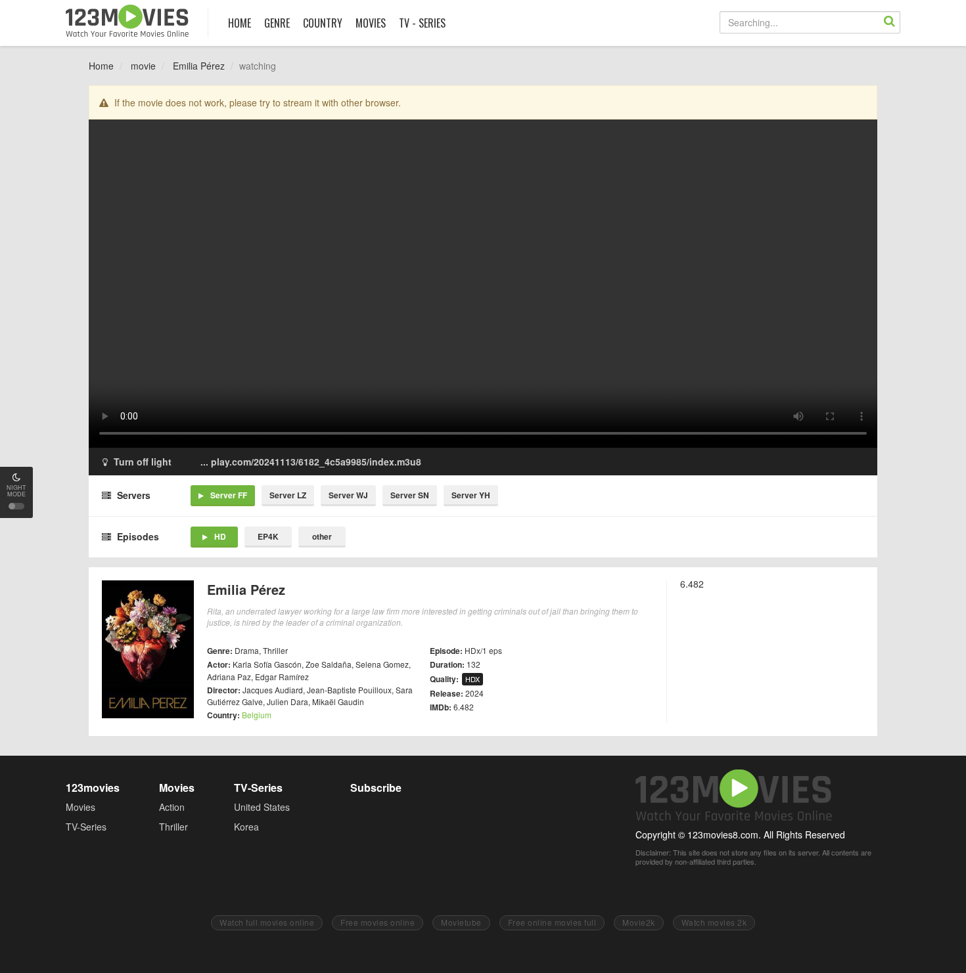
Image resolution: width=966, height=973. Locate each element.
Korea (246, 826)
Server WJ (348, 495)
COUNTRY (322, 23)
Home (101, 65)
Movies (80, 806)
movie (143, 65)
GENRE (277, 23)
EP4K (268, 536)
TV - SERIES (422, 23)
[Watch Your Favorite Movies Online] (127, 21)
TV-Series (86, 826)
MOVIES (371, 23)
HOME (239, 23)
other (322, 536)
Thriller (173, 826)
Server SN (409, 495)
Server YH (470, 495)
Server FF (228, 495)
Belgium (256, 714)
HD (220, 536)
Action (172, 806)
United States (262, 806)
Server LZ (287, 495)
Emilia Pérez (199, 65)
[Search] (889, 22)
